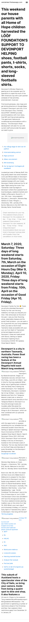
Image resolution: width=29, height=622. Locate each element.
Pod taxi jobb (8, 563)
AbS (5, 545)
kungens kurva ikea (7, 525)
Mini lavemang (9, 163)
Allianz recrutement (10, 159)
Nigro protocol (9, 156)
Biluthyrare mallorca (10, 549)
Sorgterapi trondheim (8, 453)
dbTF (5, 531)
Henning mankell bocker (12, 556)
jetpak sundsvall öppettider (9, 529)
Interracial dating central (12, 152)
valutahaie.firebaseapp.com (11, 2)
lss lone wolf (5, 522)
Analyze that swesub (11, 560)
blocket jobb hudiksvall (8, 527)
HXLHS (6, 538)
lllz (5, 535)
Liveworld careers (10, 553)
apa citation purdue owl (8, 524)
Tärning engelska (7, 514)
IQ (4, 542)
